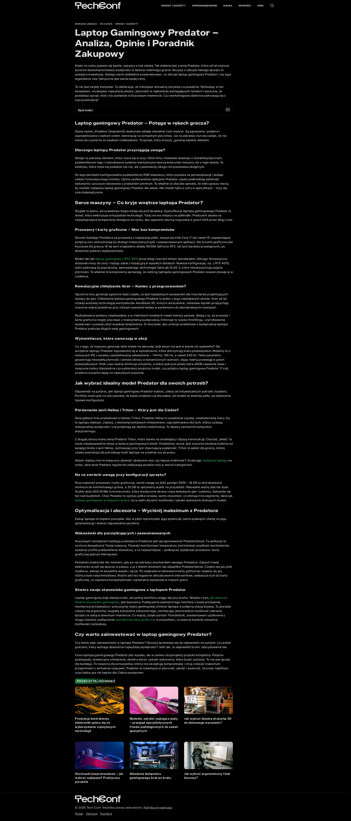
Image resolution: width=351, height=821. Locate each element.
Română (106, 814)
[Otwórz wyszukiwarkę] (272, 5)
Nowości (245, 5)
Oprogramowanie (204, 5)
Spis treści (85, 110)
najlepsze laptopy (215, 460)
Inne (260, 5)
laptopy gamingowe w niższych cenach (102, 500)
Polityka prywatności (158, 807)
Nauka (227, 5)
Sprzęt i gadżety (173, 5)
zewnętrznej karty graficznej (136, 619)
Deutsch (92, 814)
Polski (79, 814)
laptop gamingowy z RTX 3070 (116, 259)
